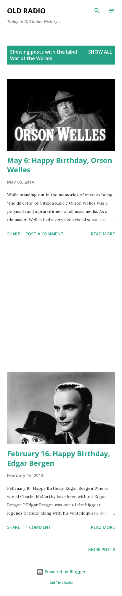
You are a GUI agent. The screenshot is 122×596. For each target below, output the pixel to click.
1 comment (38, 527)
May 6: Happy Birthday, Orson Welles (59, 164)
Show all (100, 52)
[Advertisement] (61, 305)
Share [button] (13, 234)
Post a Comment (44, 234)
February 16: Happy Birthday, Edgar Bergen (58, 458)
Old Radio (26, 10)
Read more (103, 234)
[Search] (97, 10)
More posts (101, 549)
